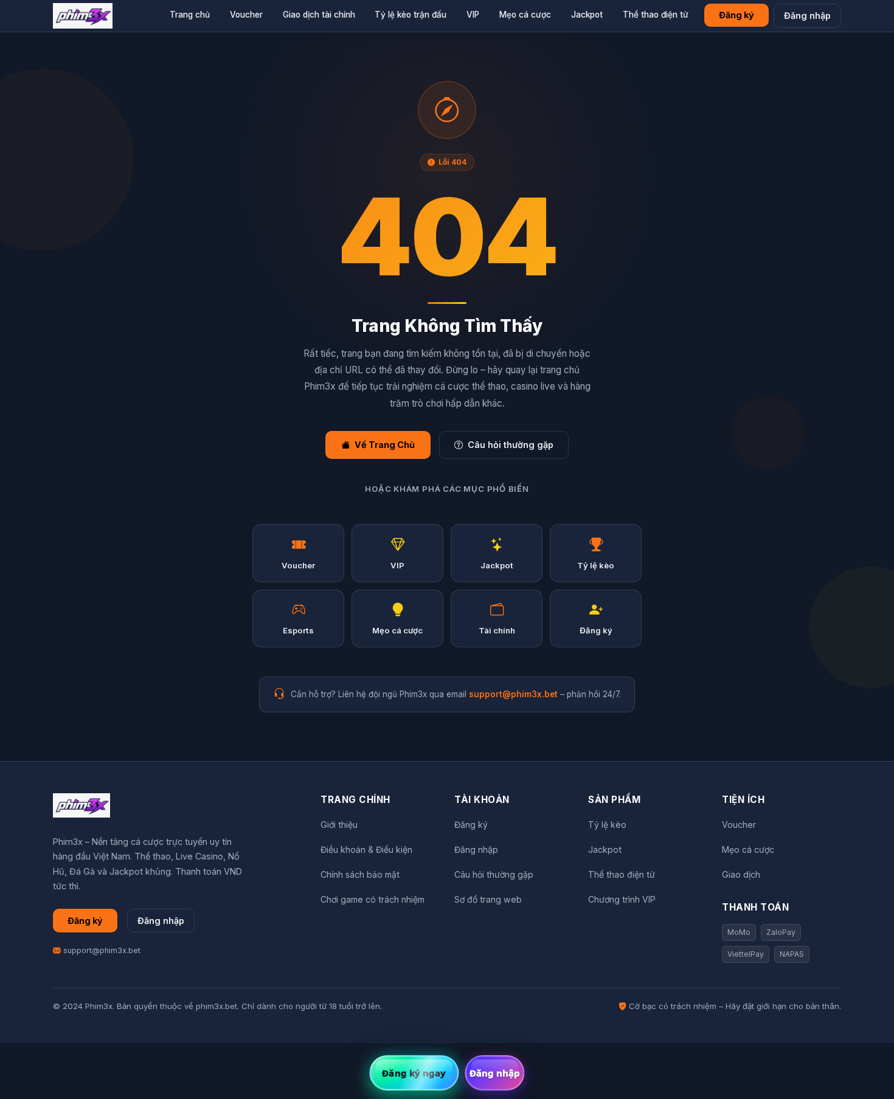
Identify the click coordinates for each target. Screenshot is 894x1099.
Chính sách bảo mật (360, 874)
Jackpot (587, 14)
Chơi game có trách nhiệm (372, 899)
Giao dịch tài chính (319, 14)
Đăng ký (736, 15)
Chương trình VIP (622, 899)
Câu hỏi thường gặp (510, 444)
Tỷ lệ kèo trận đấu (410, 14)
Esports (298, 630)
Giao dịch (741, 874)
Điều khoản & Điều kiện (366, 849)
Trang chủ (190, 14)
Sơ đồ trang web (488, 899)
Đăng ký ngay (414, 1073)
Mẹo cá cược (525, 14)
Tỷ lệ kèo (595, 565)
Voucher (246, 14)
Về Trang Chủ (385, 444)
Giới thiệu (339, 824)
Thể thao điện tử (655, 14)
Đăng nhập (807, 15)
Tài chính (497, 630)
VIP (472, 14)
